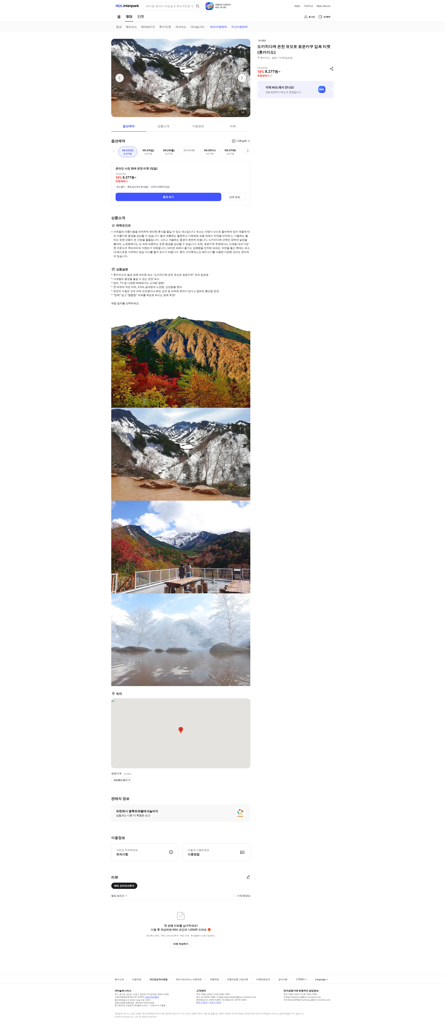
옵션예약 (129, 126)
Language (320, 979)
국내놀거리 (197, 27)
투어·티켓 (165, 27)
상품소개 (163, 126)
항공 (119, 27)
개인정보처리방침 (158, 979)
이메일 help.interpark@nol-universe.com (236, 997)
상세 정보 (234, 197)
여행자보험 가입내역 (237, 979)
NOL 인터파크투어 (124, 885)
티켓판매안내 (263, 979)
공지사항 (282, 979)
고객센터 (300, 979)
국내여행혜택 (239, 27)
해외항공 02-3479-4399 (208, 999)
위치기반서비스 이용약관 (188, 979)
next (333, 89)
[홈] (119, 17)
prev (258, 89)
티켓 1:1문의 (215, 1002)
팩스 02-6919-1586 (205, 997)
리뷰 (233, 126)
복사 (129, 773)
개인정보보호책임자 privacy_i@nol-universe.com (307, 999)
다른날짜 (241, 140)
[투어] (129, 17)
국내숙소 (180, 27)
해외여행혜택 (218, 27)
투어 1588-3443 (204, 994)
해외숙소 (131, 27)
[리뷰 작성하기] (248, 877)
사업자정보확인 (152, 997)
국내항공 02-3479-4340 (234, 999)
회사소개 (119, 979)
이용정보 (198, 126)
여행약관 (214, 979)
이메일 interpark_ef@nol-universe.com (302, 997)
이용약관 (136, 979)
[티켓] (141, 17)
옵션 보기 (168, 196)
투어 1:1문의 (202, 1002)
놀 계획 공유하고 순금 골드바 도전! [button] (168, 6)
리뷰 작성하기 (180, 943)
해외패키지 (148, 27)
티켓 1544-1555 (222, 994)
